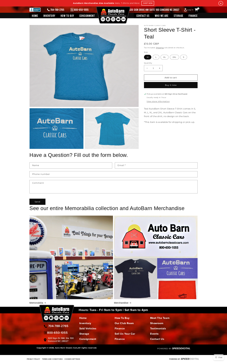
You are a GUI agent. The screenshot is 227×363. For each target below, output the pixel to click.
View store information (158, 101)
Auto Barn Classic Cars (66, 348)
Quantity (148, 63)
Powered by (173, 348)
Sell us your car (125, 334)
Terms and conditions (52, 359)
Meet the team (160, 318)
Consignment (87, 339)
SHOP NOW (148, 3)
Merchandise (121, 303)
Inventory (85, 323)
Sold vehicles (87, 328)
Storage (84, 334)
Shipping (160, 48)
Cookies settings (72, 359)
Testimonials (158, 328)
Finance (120, 328)
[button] (49, 15)
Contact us (157, 339)
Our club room (124, 323)
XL (164, 57)
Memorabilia (36, 303)
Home (83, 318)
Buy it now (171, 85)
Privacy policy (33, 359)
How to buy (122, 318)
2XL (174, 57)
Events (154, 334)
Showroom (156, 323)
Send (37, 201)
